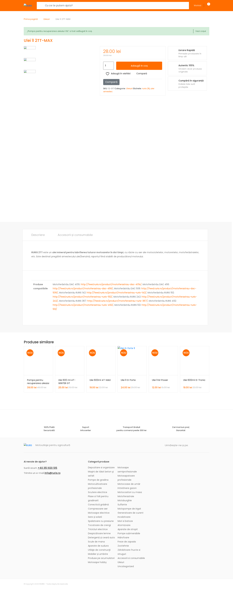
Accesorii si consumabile (131, 558)
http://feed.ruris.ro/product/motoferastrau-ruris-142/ (116, 292)
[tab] (38, 235)
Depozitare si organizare (101, 467)
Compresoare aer (98, 508)
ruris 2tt (146, 88)
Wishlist (197, 5)
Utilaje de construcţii (99, 549)
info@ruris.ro (52, 473)
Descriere (38, 235)
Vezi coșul (200, 31)
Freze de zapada (127, 541)
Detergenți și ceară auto (101, 537)
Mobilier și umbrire (98, 554)
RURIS (42, 584)
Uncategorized (126, 566)
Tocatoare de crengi (99, 525)
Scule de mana (96, 541)
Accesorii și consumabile (75, 235)
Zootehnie (123, 545)
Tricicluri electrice (98, 529)
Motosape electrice (99, 512)
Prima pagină (31, 19)
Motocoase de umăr (129, 484)
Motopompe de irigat (129, 508)
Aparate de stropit (128, 529)
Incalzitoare (124, 517)
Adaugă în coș (139, 65)
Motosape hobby (97, 562)
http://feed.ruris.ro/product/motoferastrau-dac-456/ (83, 288)
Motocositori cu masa (130, 492)
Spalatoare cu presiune (101, 521)
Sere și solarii (95, 517)
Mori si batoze (125, 521)
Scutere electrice (97, 492)
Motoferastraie (126, 496)
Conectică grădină (98, 504)
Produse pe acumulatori (101, 558)
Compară (141, 73)
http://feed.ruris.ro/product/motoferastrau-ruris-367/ (117, 300)
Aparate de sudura (98, 545)
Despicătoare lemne (99, 533)
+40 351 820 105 (47, 468)
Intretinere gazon (127, 488)
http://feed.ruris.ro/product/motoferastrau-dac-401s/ (111, 284)
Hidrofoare (123, 537)
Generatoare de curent (130, 512)
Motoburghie (125, 500)
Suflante (122, 504)
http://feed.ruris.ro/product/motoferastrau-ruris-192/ (82, 296)
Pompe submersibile (129, 533)
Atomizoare (124, 525)
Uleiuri (46, 19)
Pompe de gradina (98, 479)
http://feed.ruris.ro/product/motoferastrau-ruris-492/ (83, 305)
